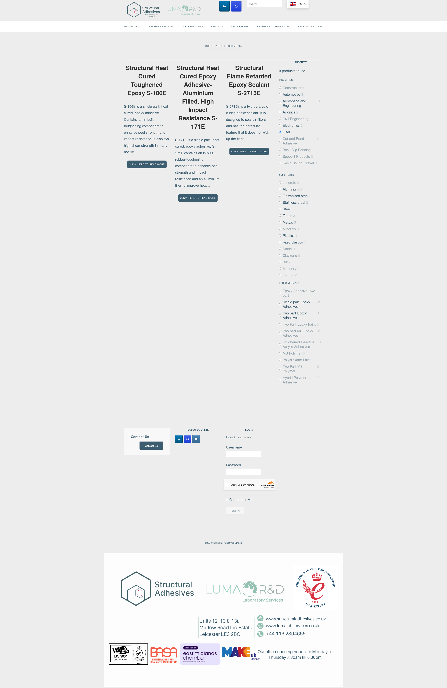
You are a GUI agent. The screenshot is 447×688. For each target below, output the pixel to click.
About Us (217, 26)
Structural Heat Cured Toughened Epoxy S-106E (147, 80)
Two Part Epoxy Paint (299, 324)
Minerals (289, 229)
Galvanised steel (295, 195)
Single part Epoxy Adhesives (296, 304)
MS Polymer (292, 353)
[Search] (278, 2)
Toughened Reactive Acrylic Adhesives (298, 344)
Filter (286, 132)
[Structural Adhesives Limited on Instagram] (236, 6)
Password (233, 464)
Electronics (291, 125)
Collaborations (192, 26)
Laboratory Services (159, 26)
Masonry (289, 268)
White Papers (240, 26)
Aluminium (291, 189)
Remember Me (240, 499)
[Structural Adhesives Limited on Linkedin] (224, 6)
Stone (287, 248)
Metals (288, 222)
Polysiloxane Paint (297, 360)
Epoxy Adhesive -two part (299, 293)
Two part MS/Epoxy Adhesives (298, 333)
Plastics (289, 235)
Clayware (290, 255)
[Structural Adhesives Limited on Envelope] (196, 439)
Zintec (287, 215)
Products (131, 26)
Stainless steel (294, 202)
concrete (289, 182)
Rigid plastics (293, 242)
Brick (286, 262)
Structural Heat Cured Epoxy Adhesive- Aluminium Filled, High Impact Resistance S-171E (198, 96)
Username (234, 447)
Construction (292, 87)
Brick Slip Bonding (297, 149)
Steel (287, 209)
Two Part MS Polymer (293, 368)
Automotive (291, 94)
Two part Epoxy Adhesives (295, 315)
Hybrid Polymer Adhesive (294, 379)
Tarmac (288, 275)
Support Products (296, 156)
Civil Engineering (295, 118)
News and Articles (310, 26)
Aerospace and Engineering (294, 103)
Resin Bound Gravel (298, 163)
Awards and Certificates (273, 26)
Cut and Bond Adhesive (293, 140)
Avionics (289, 112)
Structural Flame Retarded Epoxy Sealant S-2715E (249, 80)
